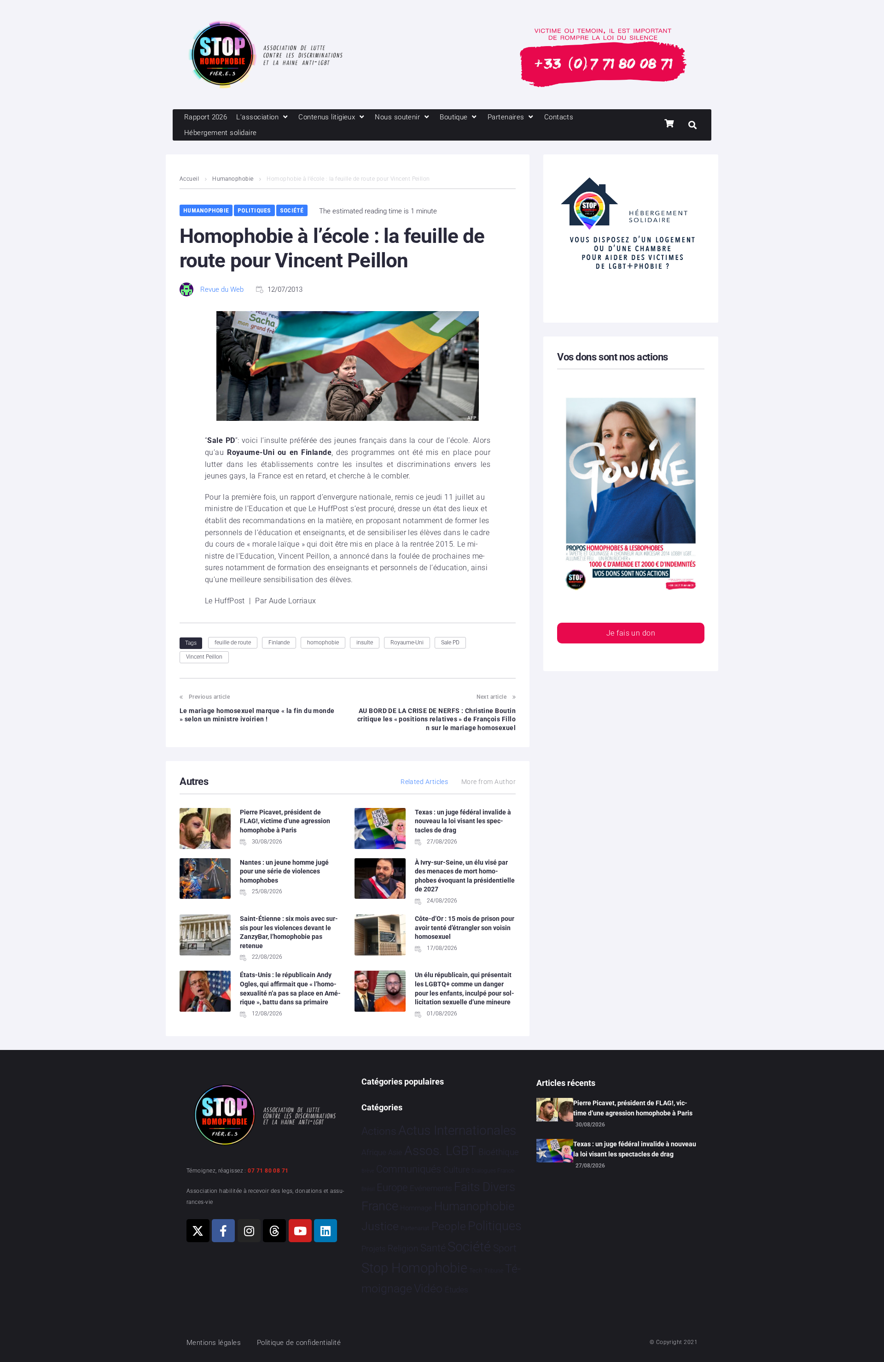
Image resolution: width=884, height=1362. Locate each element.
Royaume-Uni (407, 642)
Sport (505, 1248)
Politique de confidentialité (299, 1342)
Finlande (279, 642)
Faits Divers (484, 1187)
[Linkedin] (325, 1230)
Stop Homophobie (414, 1268)
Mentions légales (213, 1342)
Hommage (416, 1208)
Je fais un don (630, 633)
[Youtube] (300, 1230)
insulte (364, 642)
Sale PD (450, 642)
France (379, 1206)
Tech (475, 1270)
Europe (392, 1187)
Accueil (189, 179)
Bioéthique (498, 1152)
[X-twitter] (197, 1230)
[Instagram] (249, 1230)
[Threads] (274, 1230)
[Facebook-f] (223, 1230)
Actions (378, 1131)
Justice (380, 1226)
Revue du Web (222, 289)
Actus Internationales (457, 1130)
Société (292, 210)
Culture (456, 1169)
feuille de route (233, 642)
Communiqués (408, 1169)
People (448, 1226)
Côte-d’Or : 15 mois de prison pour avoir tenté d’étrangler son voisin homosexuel (464, 927)
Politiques (254, 210)
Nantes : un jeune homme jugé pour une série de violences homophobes (284, 871)
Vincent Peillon (204, 657)
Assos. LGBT (440, 1150)
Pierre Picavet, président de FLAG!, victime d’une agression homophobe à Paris (285, 821)
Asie (395, 1152)
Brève (367, 1171)
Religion (403, 1249)
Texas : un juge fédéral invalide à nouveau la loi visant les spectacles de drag (463, 821)
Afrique (373, 1152)
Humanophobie (232, 179)
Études (456, 1289)
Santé (433, 1248)
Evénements (431, 1188)
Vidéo (428, 1288)
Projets (373, 1248)
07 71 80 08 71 (268, 1170)
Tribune (493, 1271)
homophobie (323, 642)
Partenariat (415, 1228)
